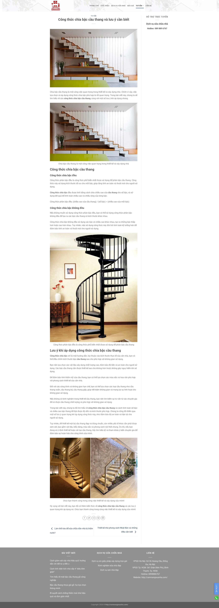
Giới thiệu (105, 6)
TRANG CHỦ (94, 6)
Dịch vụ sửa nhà (118, 6)
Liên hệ (148, 6)
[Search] (167, 6)
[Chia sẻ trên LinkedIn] (103, 518)
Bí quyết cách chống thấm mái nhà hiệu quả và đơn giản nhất (67, 595)
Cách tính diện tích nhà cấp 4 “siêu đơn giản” (67, 570)
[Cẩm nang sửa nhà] (68, 5)
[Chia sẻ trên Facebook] (85, 518)
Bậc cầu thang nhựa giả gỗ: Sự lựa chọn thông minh (68, 586)
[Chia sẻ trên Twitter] (89, 518)
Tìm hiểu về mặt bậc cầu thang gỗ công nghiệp (67, 578)
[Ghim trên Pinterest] (98, 518)
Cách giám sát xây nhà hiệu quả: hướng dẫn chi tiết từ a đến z (68, 562)
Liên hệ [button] (216, 589)
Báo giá (130, 6)
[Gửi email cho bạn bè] (94, 518)
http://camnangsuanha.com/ (154, 577)
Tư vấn (139, 6)
